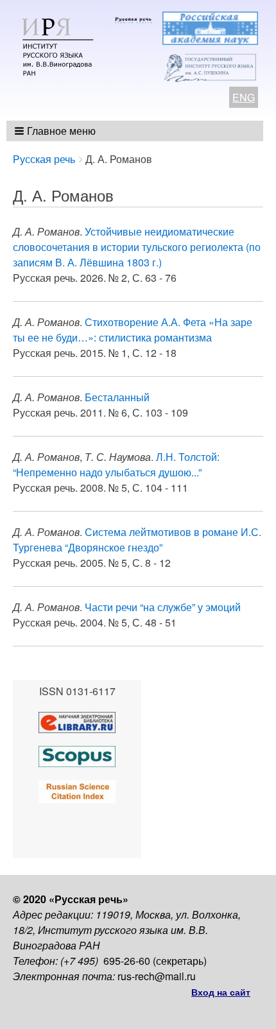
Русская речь (44, 158)
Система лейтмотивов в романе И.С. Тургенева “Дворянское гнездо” (137, 539)
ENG (243, 97)
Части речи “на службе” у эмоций (163, 607)
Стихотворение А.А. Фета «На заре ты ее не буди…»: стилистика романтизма (132, 330)
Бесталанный (117, 397)
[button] (56, 131)
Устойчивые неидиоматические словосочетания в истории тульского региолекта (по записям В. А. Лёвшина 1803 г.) (137, 247)
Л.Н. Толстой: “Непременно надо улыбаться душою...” (116, 464)
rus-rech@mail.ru (156, 976)
